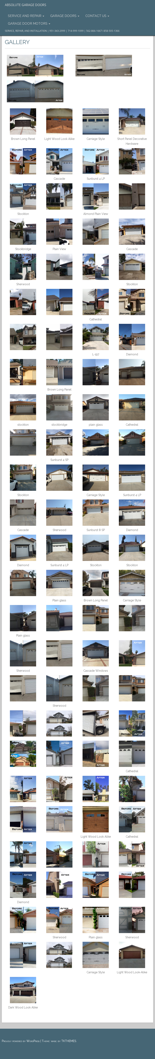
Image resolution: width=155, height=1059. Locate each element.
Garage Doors (63, 16)
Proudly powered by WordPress (21, 1041)
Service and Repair (25, 16)
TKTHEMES (68, 1041)
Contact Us (96, 16)
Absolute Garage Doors (25, 5)
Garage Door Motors (28, 23)
